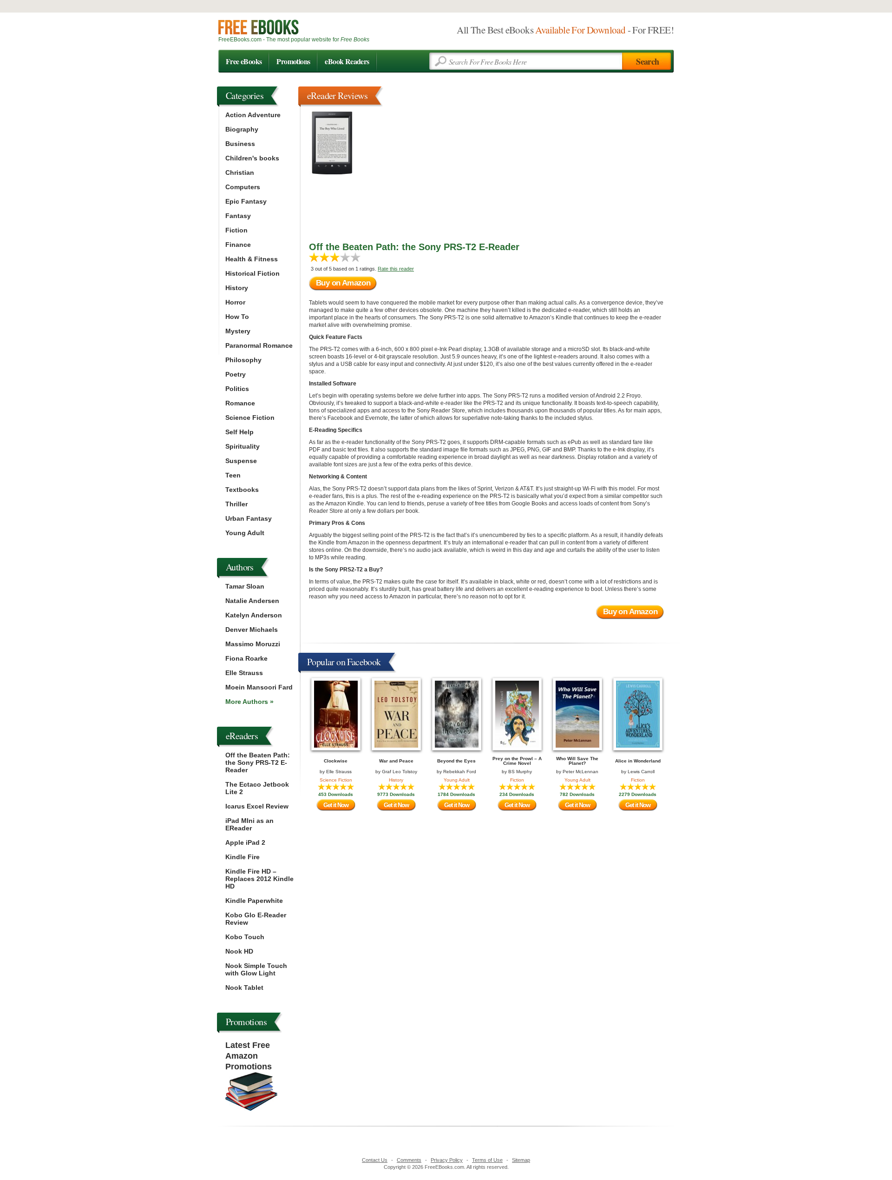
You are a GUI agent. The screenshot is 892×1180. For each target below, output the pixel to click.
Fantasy (238, 215)
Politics (237, 388)
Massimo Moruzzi (252, 644)
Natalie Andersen (252, 600)
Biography (241, 129)
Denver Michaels (251, 629)
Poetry (235, 374)
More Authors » (249, 701)
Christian (239, 172)
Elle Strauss (244, 672)
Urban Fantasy (248, 518)
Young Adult (457, 779)
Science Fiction (336, 779)
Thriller (236, 504)
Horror (235, 302)
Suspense (241, 460)
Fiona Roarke (246, 658)
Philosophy (243, 360)
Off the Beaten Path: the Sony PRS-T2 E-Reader (257, 762)
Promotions (293, 61)
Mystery (237, 331)
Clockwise (336, 760)
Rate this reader (396, 269)
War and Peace (396, 760)
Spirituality (242, 446)
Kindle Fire (242, 857)
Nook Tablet (244, 987)
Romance (240, 403)
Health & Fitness (251, 259)
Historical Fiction (252, 273)
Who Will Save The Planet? (577, 761)
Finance (238, 244)
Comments (409, 1160)
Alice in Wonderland (638, 760)
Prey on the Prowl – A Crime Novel (517, 761)
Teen (233, 475)
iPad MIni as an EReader (249, 824)
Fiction (517, 779)
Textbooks (242, 489)
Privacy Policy (447, 1160)
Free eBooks (244, 61)
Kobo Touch (244, 937)
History (396, 779)
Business (240, 143)
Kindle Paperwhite (254, 900)
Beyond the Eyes (456, 760)
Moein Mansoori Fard (259, 687)
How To (237, 316)
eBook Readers (347, 61)
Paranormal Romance (259, 345)
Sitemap (521, 1160)
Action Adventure (253, 115)
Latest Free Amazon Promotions (248, 1056)
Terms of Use (487, 1160)
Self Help (239, 432)
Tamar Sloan (244, 586)
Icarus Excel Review (257, 806)
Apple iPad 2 (245, 842)
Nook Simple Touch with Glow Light (256, 969)
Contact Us (374, 1160)
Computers (242, 187)
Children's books (252, 158)
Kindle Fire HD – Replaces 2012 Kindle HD (259, 879)
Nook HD (239, 951)
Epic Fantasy (246, 201)
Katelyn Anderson (253, 615)
